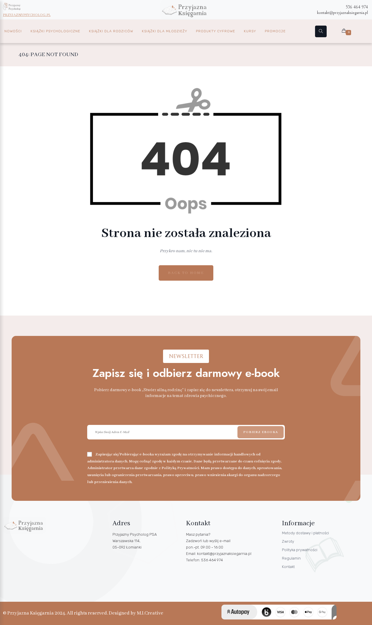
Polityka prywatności (299, 550)
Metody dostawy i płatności (305, 533)
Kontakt (288, 567)
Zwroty (288, 541)
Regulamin (291, 558)
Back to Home (186, 272)
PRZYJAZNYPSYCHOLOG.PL (27, 15)
